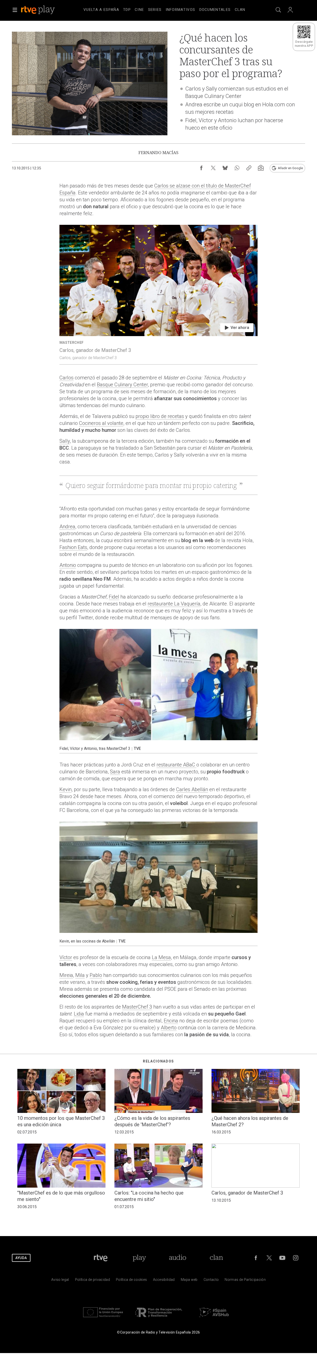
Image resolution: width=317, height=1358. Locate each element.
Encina (171, 1021)
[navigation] (164, 9)
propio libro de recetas (159, 416)
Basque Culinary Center (122, 385)
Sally (64, 441)
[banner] (44, 10)
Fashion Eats (73, 547)
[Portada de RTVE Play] (38, 10)
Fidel (114, 597)
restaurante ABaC (176, 765)
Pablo (96, 975)
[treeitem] (101, 10)
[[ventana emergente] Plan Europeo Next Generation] (103, 1318)
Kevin (65, 789)
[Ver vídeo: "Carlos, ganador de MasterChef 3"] (158, 294)
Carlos (66, 378)
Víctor (65, 957)
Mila (80, 975)
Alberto (169, 1028)
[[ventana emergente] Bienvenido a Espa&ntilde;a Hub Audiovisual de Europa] (214, 1318)
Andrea (67, 526)
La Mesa (161, 957)
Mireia (66, 975)
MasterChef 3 (137, 1007)
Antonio (67, 565)
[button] (15, 10)
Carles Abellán (192, 789)
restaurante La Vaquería (174, 604)
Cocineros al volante (101, 423)
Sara (115, 772)
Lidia (79, 1014)
